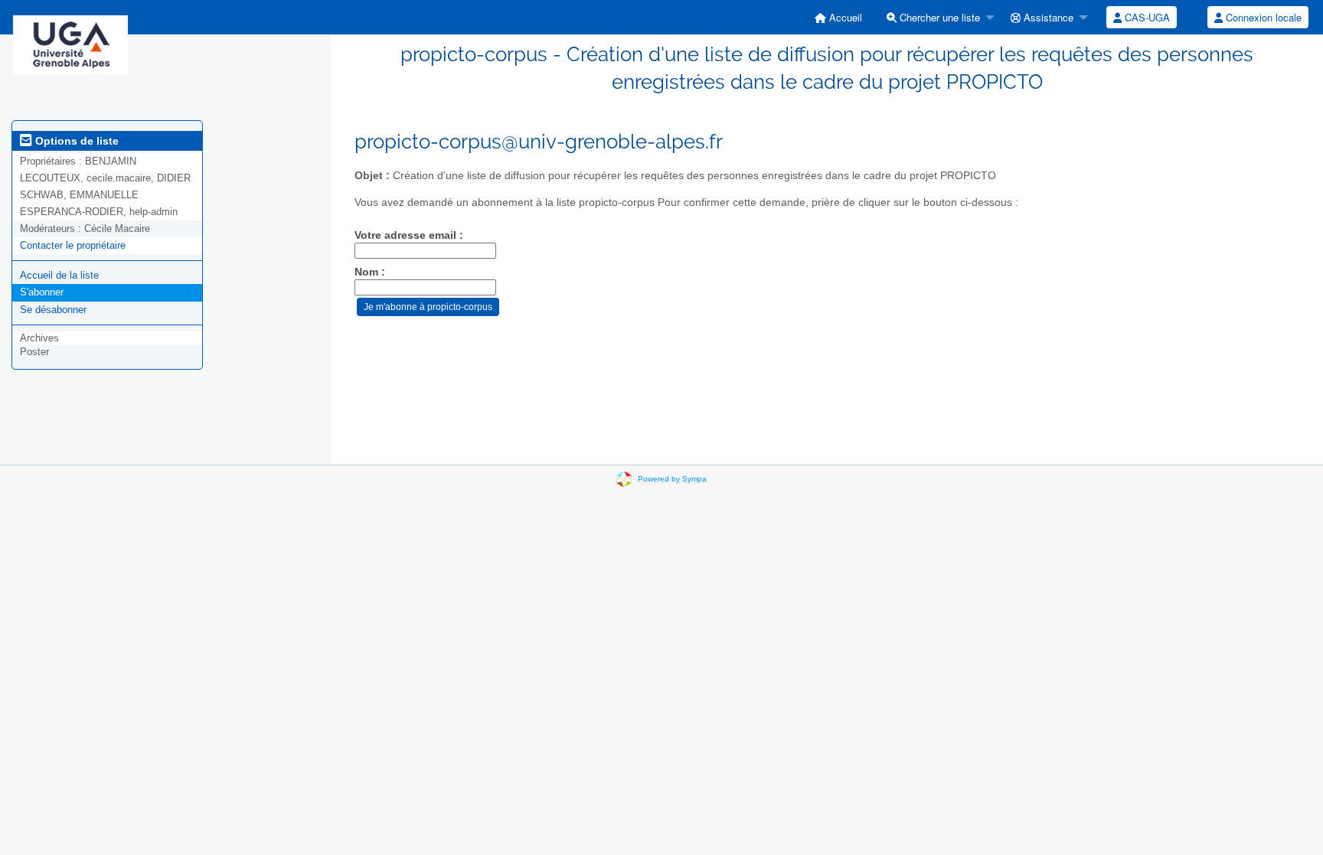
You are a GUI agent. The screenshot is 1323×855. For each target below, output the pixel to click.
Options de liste (75, 141)
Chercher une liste (938, 17)
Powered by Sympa (672, 479)
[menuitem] (838, 17)
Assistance (1047, 17)
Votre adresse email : (408, 235)
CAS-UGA (1146, 17)
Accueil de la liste (59, 275)
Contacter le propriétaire (73, 245)
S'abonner (42, 292)
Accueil (844, 17)
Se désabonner (53, 309)
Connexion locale (1262, 17)
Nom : (369, 272)
